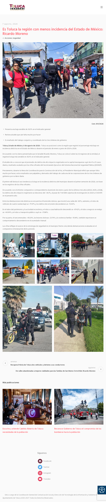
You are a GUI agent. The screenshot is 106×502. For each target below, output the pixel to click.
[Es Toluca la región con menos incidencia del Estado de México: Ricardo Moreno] (53, 80)
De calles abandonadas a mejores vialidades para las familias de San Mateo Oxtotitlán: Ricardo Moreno (55, 371)
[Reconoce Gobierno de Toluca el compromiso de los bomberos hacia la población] (37, 407)
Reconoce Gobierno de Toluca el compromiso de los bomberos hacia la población (36, 430)
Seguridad (17, 38)
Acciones (8, 38)
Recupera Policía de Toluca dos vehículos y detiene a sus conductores (38, 364)
